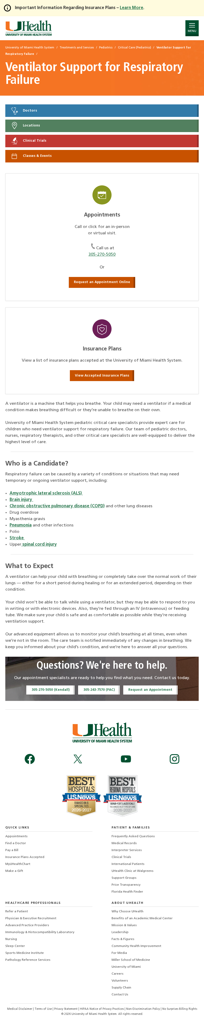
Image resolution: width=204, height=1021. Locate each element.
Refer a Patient (16, 911)
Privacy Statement (66, 1009)
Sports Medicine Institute (24, 953)
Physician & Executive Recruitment (30, 918)
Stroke (17, 538)
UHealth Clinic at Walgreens (133, 871)
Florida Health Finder (127, 891)
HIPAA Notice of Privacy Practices (102, 1009)
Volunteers (120, 980)
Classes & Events (37, 156)
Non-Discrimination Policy (143, 1009)
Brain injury (21, 500)
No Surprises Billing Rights (179, 1009)
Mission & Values (124, 925)
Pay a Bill (11, 850)
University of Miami (126, 967)
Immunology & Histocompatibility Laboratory (39, 932)
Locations (31, 126)
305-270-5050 (102, 254)
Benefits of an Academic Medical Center (142, 918)
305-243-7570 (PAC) (99, 690)
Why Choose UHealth (127, 911)
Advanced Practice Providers (27, 925)
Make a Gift (14, 871)
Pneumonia (21, 525)
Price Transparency (126, 885)
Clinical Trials (34, 141)
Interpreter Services (127, 850)
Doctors (29, 110)
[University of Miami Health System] (28, 28)
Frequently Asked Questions (133, 836)
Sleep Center (15, 946)
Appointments (16, 836)
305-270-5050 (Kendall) (51, 690)
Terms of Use (44, 1009)
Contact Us (120, 994)
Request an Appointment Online (102, 282)
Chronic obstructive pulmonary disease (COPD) (57, 506)
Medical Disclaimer (20, 1009)
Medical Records (124, 843)
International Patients (128, 864)
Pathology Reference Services (27, 960)
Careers (118, 973)
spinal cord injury (39, 544)
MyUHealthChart (17, 864)
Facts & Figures (123, 939)
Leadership (120, 932)
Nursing (11, 939)
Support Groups (124, 878)
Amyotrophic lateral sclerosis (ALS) (46, 493)
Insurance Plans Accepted (24, 857)
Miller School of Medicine (131, 960)
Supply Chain (121, 987)
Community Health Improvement (136, 946)
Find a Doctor (15, 843)
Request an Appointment (150, 690)
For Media (119, 953)
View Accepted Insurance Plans (102, 375)
